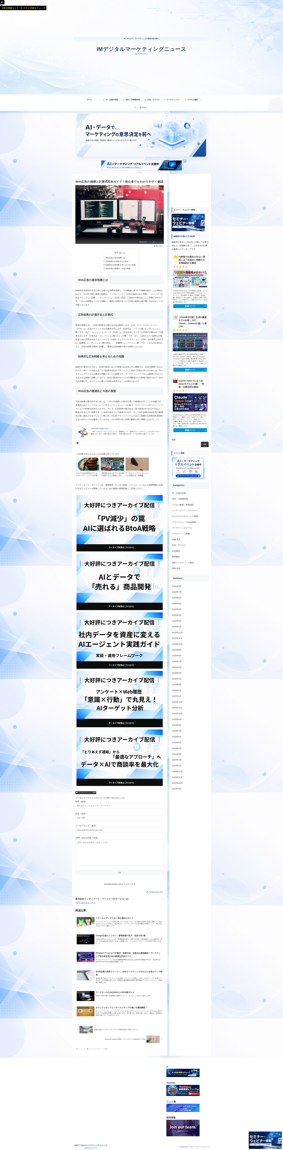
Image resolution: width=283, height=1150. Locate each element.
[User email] (78, 443)
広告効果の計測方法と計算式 (116, 261)
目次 (116, 253)
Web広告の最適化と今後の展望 (117, 268)
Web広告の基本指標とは (115, 258)
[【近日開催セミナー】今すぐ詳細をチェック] (2, 2)
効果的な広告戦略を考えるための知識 (120, 265)
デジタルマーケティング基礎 (87, 792)
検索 (174, 440)
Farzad (149, 242)
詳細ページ (190, 306)
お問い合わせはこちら (85, 903)
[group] (88, 468)
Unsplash (159, 242)
